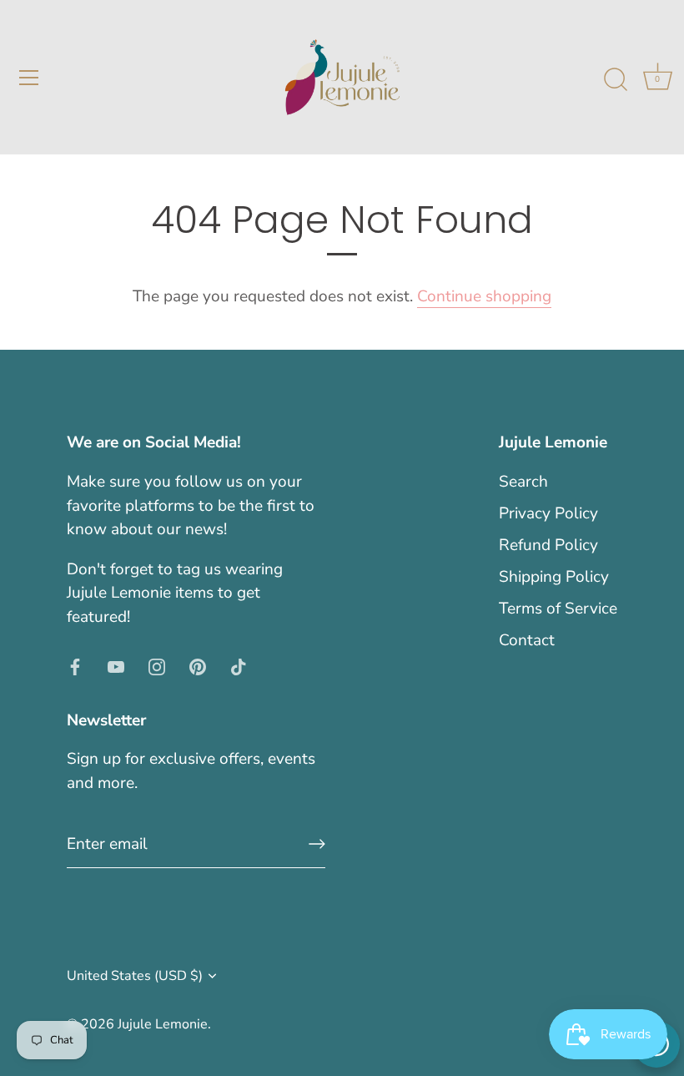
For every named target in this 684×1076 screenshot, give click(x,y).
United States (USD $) (135, 975)
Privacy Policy (548, 513)
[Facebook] (75, 665)
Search (523, 482)
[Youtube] (116, 665)
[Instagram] (156, 665)
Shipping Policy (554, 577)
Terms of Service (558, 608)
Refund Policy (548, 545)
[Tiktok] (238, 665)
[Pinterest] (197, 665)
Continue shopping (484, 296)
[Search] (615, 80)
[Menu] (29, 77)
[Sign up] (317, 844)
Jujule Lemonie (163, 1024)
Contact (527, 640)
